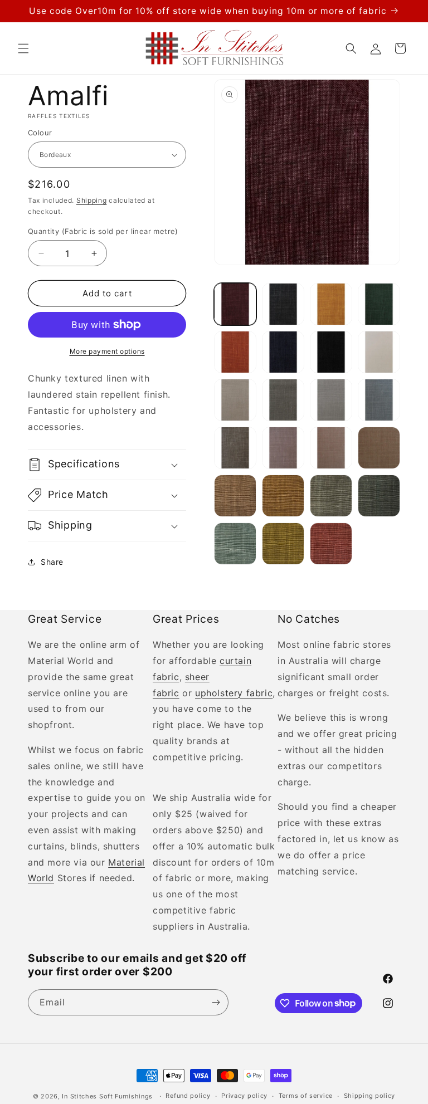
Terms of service (306, 1096)
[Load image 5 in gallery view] (235, 352)
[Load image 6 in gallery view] (283, 352)
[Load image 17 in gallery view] (235, 496)
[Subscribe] (215, 1002)
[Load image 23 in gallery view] (331, 543)
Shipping (91, 200)
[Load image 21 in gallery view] (235, 543)
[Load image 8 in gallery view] (379, 352)
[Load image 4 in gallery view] (379, 304)
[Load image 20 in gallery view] (379, 496)
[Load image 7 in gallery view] (331, 352)
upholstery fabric (234, 692)
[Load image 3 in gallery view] (331, 304)
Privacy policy (244, 1096)
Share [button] (52, 561)
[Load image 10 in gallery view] (283, 400)
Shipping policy (370, 1096)
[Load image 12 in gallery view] (379, 400)
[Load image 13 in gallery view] (235, 448)
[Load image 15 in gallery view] (331, 448)
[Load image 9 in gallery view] (235, 400)
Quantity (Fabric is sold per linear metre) (103, 231)
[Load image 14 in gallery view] (283, 448)
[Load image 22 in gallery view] (283, 543)
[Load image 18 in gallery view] (283, 496)
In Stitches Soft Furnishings (107, 1096)
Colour (40, 132)
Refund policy (188, 1096)
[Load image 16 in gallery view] (379, 448)
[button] (23, 48)
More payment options (107, 351)
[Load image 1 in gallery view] (235, 304)
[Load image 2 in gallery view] (283, 304)
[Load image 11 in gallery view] (331, 400)
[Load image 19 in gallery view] (331, 496)
